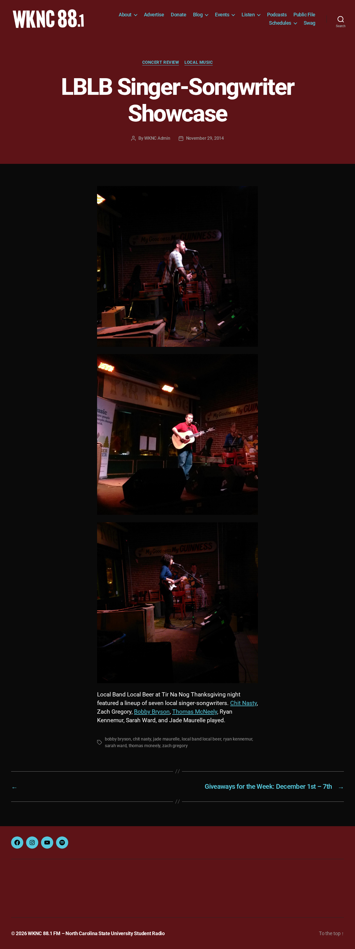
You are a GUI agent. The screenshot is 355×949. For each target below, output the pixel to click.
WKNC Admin (157, 138)
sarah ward (115, 745)
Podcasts (276, 14)
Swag (309, 23)
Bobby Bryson (152, 711)
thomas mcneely (144, 745)
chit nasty (142, 739)
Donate (178, 14)
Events (222, 14)
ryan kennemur (237, 739)
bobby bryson (118, 739)
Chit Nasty (243, 703)
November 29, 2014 (205, 138)
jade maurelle (166, 739)
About (125, 14)
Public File (304, 14)
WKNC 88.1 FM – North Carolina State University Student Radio (96, 933)
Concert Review (160, 62)
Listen (248, 14)
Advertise (154, 14)
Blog (197, 14)
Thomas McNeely (194, 711)
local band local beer (201, 739)
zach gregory (174, 745)
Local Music (198, 62)
